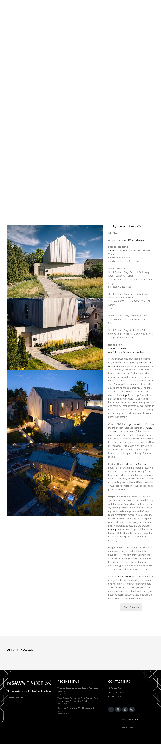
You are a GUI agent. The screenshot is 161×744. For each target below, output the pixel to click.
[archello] (132, 709)
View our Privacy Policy (131, 728)
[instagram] (125, 709)
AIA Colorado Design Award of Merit (126, 351)
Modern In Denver (117, 348)
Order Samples (131, 607)
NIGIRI (111, 250)
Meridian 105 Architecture (131, 240)
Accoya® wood (132, 424)
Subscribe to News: (15, 698)
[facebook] (111, 709)
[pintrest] (118, 709)
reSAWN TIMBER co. (134, 719)
